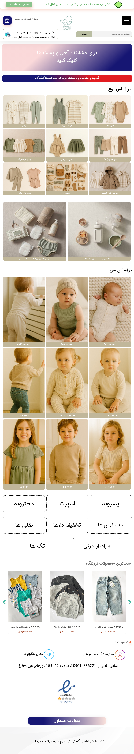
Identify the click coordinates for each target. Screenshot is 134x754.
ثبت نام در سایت (23, 19)
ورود (36, 19)
